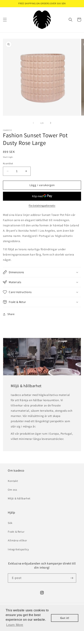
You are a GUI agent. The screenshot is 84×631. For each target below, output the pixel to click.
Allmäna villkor (17, 540)
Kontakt (13, 481)
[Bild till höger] (50, 123)
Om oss (12, 489)
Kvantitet (8, 163)
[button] (5, 19)
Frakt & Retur (16, 531)
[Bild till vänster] (33, 123)
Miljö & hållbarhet (19, 498)
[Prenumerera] (71, 578)
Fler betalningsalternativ (42, 205)
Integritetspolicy (18, 549)
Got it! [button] (64, 618)
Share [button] (11, 314)
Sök (10, 523)
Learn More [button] (14, 625)
